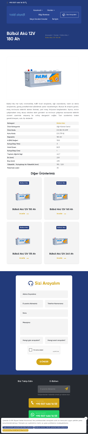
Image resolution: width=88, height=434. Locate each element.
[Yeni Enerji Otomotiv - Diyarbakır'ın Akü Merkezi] (17, 15)
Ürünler (56, 35)
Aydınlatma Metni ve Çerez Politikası (15, 430)
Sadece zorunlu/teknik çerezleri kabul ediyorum (51, 427)
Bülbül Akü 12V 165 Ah (61, 209)
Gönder (44, 362)
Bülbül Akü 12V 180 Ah (53, 37)
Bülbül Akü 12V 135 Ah (24, 254)
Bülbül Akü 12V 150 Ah (24, 209)
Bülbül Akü (64, 35)
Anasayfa (48, 35)
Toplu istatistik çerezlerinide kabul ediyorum (18, 427)
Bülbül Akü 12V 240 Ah (61, 254)
